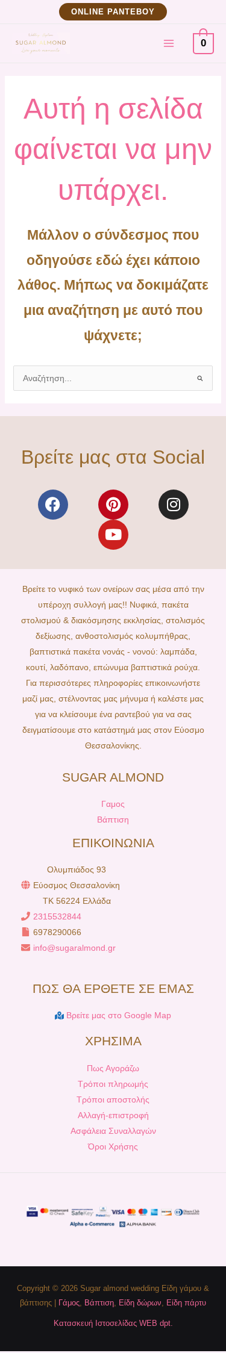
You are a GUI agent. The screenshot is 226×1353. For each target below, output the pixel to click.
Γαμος (113, 804)
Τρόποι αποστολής (113, 1099)
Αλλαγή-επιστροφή (113, 1115)
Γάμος (69, 1302)
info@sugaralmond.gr (74, 948)
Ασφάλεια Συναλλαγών (113, 1131)
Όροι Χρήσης (113, 1146)
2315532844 (57, 916)
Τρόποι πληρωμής (113, 1084)
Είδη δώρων (140, 1302)
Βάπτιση (113, 819)
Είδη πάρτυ (186, 1302)
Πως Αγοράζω (113, 1068)
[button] (113, 11)
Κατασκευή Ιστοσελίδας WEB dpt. (113, 1323)
